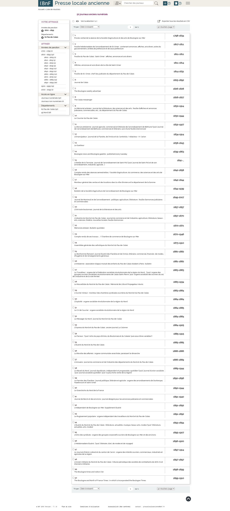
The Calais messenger (83, 100)
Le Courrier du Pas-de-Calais (86, 118)
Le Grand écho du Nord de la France (89, 390)
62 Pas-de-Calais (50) (49, 109)
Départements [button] (48, 105)
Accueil (41, 9)
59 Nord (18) (46, 112)
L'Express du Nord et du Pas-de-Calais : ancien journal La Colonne (101, 327)
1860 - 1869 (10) (50, 74)
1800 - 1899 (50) (47, 55)
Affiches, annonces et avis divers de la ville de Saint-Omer (97, 65)
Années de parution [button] (50, 47)
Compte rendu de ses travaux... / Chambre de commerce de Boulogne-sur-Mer (106, 237)
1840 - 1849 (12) (50, 69)
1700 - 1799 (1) (47, 51)
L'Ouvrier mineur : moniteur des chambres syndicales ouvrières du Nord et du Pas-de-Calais (111, 293)
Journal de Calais (81, 82)
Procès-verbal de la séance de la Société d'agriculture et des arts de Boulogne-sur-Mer (109, 38)
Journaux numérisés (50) (51, 98)
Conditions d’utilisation (89, 506)
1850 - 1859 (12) (50, 71)
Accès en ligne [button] (48, 94)
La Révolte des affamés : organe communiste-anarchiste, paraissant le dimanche (107, 353)
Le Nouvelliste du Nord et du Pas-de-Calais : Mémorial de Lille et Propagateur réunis (108, 284)
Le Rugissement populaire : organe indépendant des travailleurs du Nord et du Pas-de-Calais (112, 416)
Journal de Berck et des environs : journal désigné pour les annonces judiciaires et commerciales (113, 399)
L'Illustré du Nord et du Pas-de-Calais (89, 345)
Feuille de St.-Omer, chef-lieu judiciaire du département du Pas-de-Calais (104, 74)
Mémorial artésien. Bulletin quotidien (89, 228)
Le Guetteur (79, 145)
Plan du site (66, 506)
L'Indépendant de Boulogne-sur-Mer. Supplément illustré (97, 408)
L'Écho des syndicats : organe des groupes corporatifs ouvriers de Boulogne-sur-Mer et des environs (115, 435)
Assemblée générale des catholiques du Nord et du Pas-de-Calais (101, 245)
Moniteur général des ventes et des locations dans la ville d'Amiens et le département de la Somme (114, 182)
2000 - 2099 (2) (47, 90)
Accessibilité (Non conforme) (119, 506)
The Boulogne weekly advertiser (87, 91)
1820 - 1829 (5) (50, 63)
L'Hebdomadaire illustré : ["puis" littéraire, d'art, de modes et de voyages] (103, 443)
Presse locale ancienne (82, 3)
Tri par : (77, 27)
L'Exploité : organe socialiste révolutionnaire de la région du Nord (101, 302)
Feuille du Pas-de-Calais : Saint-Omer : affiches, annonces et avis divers (103, 56)
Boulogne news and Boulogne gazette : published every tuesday (100, 154)
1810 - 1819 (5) (50, 60)
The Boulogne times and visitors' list (89, 472)
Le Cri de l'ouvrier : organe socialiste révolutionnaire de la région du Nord (104, 310)
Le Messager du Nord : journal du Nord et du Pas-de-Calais (98, 319)
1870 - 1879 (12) (50, 77)
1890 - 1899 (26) (50, 83)
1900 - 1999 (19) (47, 86)
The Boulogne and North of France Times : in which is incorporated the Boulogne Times (110, 480)
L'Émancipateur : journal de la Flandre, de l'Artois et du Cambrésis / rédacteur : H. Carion (110, 137)
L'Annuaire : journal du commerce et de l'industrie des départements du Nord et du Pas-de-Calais (113, 362)
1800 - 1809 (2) (50, 57)
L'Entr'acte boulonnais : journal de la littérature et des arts (97, 209)
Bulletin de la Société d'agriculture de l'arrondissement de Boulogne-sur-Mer (105, 191)
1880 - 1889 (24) (50, 80)
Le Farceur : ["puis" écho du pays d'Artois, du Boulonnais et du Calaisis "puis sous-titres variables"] (113, 336)
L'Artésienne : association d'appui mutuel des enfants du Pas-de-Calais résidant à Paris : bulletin (112, 264)
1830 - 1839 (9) (50, 66)
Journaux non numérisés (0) (52, 101)
